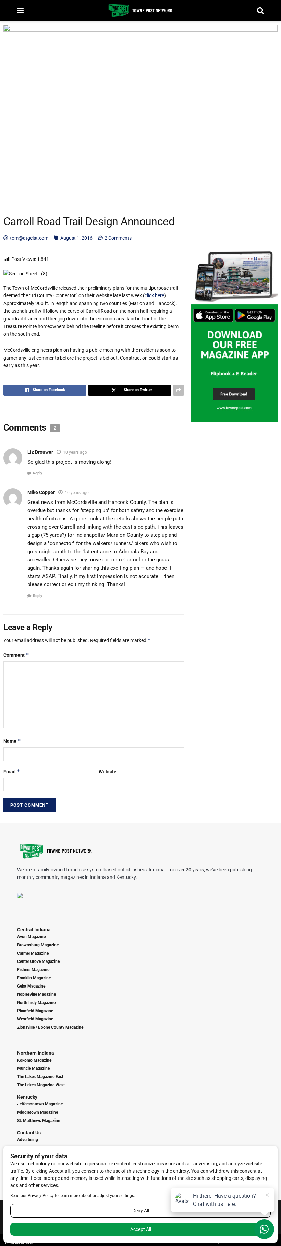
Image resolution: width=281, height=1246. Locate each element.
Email (11, 771)
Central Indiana (34, 929)
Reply (37, 473)
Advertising (27, 1139)
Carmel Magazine (33, 953)
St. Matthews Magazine (38, 1120)
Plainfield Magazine (35, 1010)
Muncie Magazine (33, 1068)
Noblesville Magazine (36, 994)
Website (108, 771)
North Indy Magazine (36, 1002)
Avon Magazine (31, 936)
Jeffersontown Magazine (40, 1104)
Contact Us (29, 1132)
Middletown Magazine (37, 1112)
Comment (16, 655)
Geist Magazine (31, 986)
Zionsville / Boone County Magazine (50, 1027)
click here (154, 295)
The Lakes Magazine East (40, 1076)
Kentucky (27, 1097)
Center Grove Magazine (38, 961)
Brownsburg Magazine (38, 945)
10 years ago (75, 452)
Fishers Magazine (33, 969)
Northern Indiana (35, 1053)
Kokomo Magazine (34, 1060)
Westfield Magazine (35, 1019)
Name (12, 741)
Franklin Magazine (34, 978)
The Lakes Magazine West (41, 1084)
